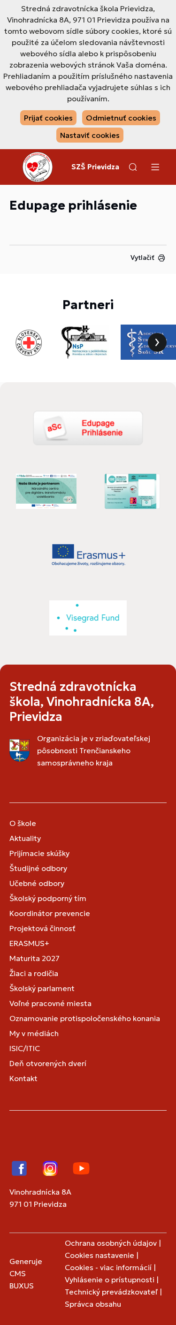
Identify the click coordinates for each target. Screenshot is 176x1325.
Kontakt (23, 1078)
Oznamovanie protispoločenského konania (84, 1018)
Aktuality (25, 838)
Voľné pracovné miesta (50, 1003)
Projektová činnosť (42, 928)
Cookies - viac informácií (108, 1267)
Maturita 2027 (34, 958)
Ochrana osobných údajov (111, 1243)
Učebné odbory (36, 883)
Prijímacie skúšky (39, 853)
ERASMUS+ (29, 943)
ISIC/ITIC (24, 1048)
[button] (132, 167)
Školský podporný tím (47, 898)
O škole (22, 823)
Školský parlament (42, 988)
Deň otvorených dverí (47, 1063)
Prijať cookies (48, 117)
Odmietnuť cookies (121, 117)
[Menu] (155, 167)
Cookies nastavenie (99, 1255)
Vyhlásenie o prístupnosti (109, 1279)
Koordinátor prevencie (49, 913)
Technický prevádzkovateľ (111, 1291)
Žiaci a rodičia (33, 973)
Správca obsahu (93, 1304)
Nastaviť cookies (90, 135)
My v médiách (34, 1033)
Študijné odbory (38, 868)
